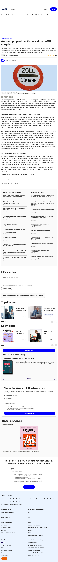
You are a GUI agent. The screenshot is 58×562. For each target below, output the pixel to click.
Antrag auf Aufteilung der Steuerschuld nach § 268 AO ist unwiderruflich (14, 209)
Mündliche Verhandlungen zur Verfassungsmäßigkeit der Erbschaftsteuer (14, 202)
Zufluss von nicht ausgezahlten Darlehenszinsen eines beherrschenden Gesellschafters (15, 251)
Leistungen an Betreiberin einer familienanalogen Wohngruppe (42, 257)
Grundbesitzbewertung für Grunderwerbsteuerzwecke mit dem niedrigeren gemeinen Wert (43, 244)
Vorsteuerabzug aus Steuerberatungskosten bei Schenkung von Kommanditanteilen (42, 195)
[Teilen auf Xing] (10, 97)
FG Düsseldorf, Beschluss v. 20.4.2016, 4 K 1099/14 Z (18, 174)
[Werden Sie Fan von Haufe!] (4, 542)
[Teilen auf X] (5, 97)
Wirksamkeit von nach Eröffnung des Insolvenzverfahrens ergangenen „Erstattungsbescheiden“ (14, 231)
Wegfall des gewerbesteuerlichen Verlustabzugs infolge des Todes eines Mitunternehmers (42, 217)
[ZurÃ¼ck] (52, 322)
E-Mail (12, 468)
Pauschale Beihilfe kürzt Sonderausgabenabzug (9, 238)
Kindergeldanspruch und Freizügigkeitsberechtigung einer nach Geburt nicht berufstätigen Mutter (43, 203)
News (3, 55)
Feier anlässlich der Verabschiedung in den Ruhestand (14, 258)
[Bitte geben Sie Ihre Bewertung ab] (53, 55)
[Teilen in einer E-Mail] (2, 97)
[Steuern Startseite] (4, 9)
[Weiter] (56, 322)
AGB (32, 474)
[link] (3, 14)
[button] (53, 9)
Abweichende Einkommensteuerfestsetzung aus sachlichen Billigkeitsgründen (42, 210)
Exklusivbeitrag (49, 314)
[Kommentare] (56, 55)
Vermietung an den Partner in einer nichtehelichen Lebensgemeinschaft (15, 223)
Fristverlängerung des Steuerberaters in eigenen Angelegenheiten (15, 244)
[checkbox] (2, 285)
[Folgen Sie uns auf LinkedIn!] (2, 542)
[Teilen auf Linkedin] (12, 97)
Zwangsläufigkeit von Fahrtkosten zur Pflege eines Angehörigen (42, 237)
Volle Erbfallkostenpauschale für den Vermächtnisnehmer (40, 231)
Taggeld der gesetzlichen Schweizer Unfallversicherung (40, 224)
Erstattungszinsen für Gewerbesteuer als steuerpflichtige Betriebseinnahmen (14, 195)
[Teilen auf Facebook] (7, 97)
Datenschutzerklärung (35, 476)
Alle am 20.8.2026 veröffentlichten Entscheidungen (40, 250)
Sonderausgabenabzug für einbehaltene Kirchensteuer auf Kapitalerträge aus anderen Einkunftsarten (14, 216)
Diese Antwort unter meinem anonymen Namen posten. (17, 285)
